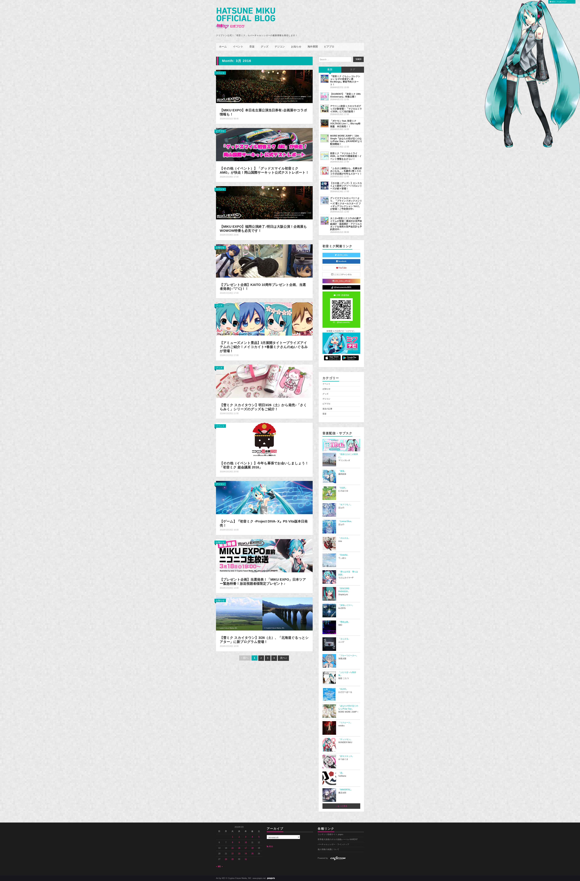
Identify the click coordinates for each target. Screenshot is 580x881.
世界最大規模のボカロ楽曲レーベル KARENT (338, 839)
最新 (330, 69)
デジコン (280, 47)
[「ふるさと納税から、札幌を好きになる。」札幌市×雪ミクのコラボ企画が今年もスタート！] (324, 171)
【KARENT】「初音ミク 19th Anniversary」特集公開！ (345, 95)
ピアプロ (329, 47)
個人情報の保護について (328, 849)
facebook (342, 261)
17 (246, 848)
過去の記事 (327, 409)
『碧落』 (342, 471)
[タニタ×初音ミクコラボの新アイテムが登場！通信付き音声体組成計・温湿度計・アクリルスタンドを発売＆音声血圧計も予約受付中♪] (324, 221)
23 (239, 854)
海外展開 (313, 47)
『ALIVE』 (343, 689)
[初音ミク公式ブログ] (245, 18)
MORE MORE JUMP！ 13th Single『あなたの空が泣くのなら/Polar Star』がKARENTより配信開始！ (346, 139)
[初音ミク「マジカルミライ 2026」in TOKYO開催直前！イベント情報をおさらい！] (324, 156)
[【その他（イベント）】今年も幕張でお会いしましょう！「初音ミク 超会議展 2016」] (264, 439)
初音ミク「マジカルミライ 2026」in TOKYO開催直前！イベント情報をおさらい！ (346, 156)
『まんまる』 (344, 639)
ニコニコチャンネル (343, 274)
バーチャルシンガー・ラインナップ (333, 844)
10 (246, 842)
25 (252, 854)
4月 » (220, 866)
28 (226, 859)
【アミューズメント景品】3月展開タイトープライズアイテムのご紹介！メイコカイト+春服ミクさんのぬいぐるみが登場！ (264, 347)
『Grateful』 (343, 555)
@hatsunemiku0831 (342, 287)
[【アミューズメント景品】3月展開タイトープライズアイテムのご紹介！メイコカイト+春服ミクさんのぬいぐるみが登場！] (264, 319)
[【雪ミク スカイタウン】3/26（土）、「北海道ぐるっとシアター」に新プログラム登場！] (264, 614)
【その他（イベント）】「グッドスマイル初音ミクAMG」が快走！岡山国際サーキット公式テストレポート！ (264, 170)
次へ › (283, 658)
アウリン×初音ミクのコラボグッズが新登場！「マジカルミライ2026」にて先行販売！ (346, 109)
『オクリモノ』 (345, 505)
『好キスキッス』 (346, 756)
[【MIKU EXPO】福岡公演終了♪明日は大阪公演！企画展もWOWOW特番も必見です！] (264, 202)
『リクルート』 (345, 723)
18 (252, 848)
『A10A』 (342, 488)
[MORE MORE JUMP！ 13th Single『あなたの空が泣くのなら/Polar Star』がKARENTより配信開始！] (324, 138)
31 (246, 859)
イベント (238, 47)
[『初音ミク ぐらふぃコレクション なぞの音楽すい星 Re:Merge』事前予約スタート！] (324, 78)
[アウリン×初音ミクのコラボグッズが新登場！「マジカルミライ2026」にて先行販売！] (324, 108)
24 (246, 854)
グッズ (264, 47)
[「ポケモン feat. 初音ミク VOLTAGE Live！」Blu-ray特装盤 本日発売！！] (324, 123)
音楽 (252, 47)
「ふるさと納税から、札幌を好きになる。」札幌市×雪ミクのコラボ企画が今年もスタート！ (346, 171)
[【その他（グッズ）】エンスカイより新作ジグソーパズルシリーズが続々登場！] (324, 185)
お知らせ (296, 47)
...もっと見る (341, 806)
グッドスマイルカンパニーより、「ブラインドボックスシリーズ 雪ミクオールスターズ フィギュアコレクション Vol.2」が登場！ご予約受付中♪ (346, 203)
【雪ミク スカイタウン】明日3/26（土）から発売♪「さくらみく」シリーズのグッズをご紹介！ (263, 407)
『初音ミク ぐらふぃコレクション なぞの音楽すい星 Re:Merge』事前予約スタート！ (345, 80)
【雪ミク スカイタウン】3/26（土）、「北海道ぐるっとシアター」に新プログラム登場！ (264, 640)
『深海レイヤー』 (346, 605)
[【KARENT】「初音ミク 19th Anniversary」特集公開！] (324, 96)
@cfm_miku (342, 255)
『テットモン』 (345, 739)
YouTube (342, 268)
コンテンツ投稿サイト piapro (330, 834)
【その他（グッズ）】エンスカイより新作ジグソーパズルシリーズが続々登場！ (346, 186)
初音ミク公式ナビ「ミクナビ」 (342, 331)
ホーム (223, 47)
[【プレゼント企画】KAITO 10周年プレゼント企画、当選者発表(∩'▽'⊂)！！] (264, 260)
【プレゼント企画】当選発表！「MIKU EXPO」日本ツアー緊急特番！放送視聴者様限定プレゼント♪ (263, 581)
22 (232, 854)
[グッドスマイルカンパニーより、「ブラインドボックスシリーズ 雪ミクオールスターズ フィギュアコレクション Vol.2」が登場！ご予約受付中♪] (324, 200)
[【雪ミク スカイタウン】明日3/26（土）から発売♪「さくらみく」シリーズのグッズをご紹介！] (264, 381)
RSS (270, 846)
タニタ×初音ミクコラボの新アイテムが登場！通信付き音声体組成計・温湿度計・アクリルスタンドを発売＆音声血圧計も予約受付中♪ (346, 224)
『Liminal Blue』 (345, 521)
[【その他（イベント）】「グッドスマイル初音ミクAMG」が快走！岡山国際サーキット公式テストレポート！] (264, 144)
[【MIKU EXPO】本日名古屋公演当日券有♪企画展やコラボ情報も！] (264, 86)
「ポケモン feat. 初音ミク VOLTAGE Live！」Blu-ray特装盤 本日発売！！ (345, 124)
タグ (352, 69)
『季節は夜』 (344, 622)
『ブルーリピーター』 (348, 656)
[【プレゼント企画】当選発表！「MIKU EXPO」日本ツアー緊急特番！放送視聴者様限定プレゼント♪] (264, 555)
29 (232, 859)
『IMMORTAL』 (345, 790)
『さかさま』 (344, 538)
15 (232, 848)
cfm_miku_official (342, 281)
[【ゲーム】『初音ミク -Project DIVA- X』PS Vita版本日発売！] (264, 497)
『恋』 (341, 773)
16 (239, 848)
